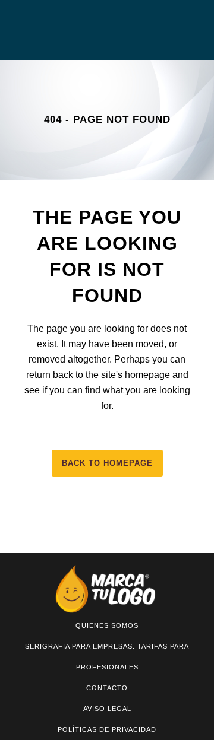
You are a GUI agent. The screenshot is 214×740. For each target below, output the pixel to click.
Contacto (107, 687)
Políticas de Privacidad (107, 729)
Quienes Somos (107, 625)
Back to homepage (107, 463)
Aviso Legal (107, 708)
